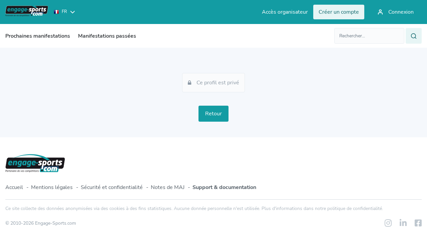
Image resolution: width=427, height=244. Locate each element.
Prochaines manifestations (37, 36)
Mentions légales (52, 187)
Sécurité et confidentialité (112, 187)
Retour (213, 113)
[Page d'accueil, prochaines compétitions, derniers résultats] (26, 12)
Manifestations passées (107, 36)
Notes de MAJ (167, 187)
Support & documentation (224, 187)
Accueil (14, 187)
